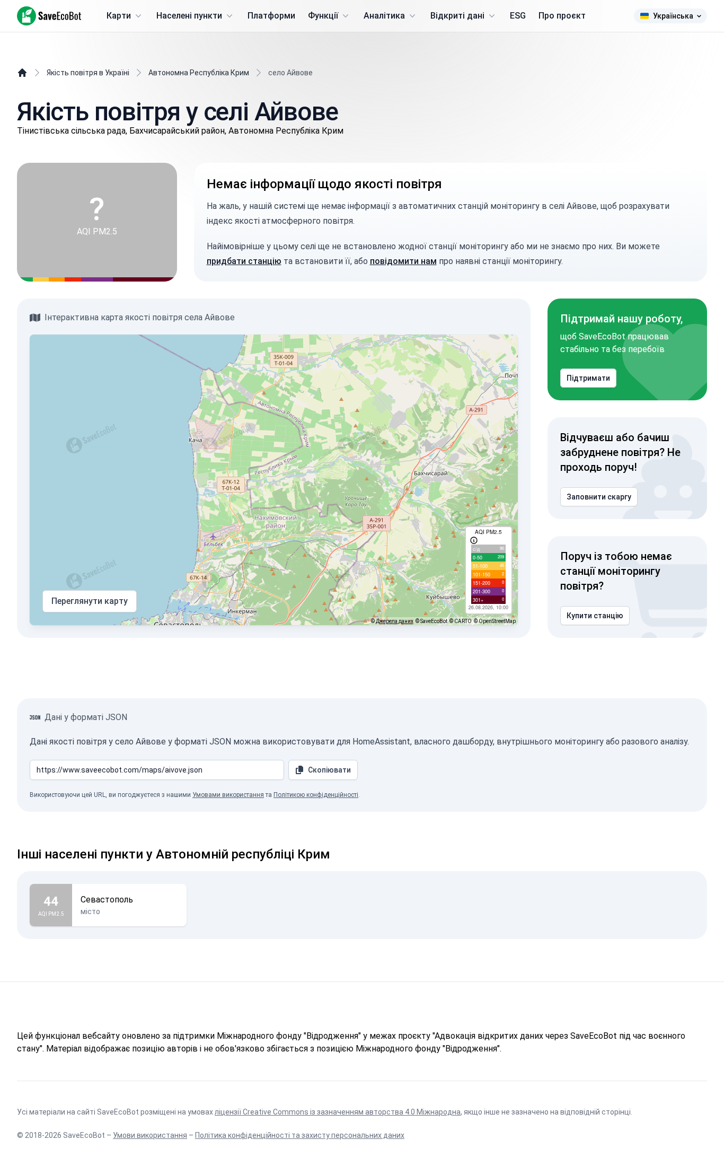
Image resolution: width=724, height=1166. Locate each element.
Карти (119, 16)
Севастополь (107, 900)
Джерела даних (394, 621)
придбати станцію (244, 261)
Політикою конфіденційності (315, 795)
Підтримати (588, 378)
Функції (323, 16)
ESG (518, 16)
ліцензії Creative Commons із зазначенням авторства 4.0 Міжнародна (338, 1112)
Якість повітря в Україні (88, 72)
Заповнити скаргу (599, 497)
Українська (673, 16)
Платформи (271, 16)
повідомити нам (403, 261)
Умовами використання (228, 795)
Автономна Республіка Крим (198, 72)
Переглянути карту (89, 601)
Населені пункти (189, 16)
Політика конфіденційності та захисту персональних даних (299, 1135)
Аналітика (384, 16)
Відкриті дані (457, 16)
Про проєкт (562, 16)
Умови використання (150, 1135)
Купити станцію (595, 615)
